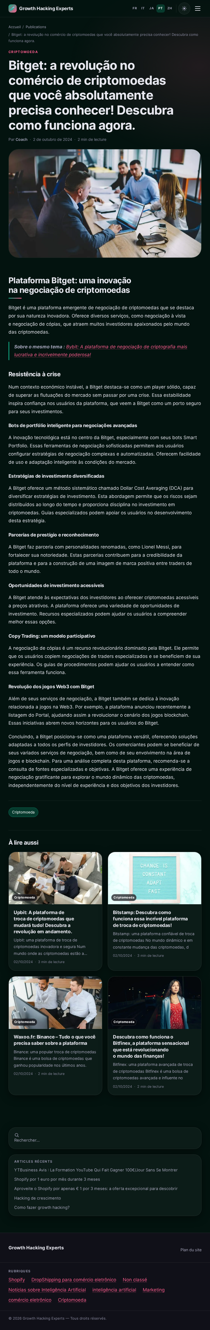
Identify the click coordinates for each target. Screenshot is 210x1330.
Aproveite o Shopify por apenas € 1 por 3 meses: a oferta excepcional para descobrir (96, 1188)
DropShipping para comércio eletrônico (73, 1279)
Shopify (16, 1279)
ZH (169, 8)
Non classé (135, 1279)
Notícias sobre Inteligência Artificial (47, 1290)
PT (160, 8)
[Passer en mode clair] (184, 8)
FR (135, 8)
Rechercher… (27, 1140)
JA (151, 8)
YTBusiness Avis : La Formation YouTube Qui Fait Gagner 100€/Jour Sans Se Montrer (96, 1170)
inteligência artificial (114, 1290)
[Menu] (198, 8)
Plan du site (191, 1249)
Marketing (154, 1290)
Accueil (14, 27)
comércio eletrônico (29, 1300)
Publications (36, 27)
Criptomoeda (23, 52)
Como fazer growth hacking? (42, 1207)
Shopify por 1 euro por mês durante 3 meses (57, 1179)
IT (143, 8)
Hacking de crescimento (37, 1198)
